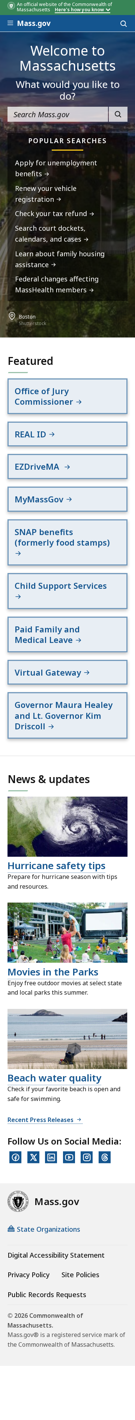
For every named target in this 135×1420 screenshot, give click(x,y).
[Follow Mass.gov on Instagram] (87, 1157)
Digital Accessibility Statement (56, 1255)
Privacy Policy (29, 1274)
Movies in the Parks (53, 971)
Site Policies (80, 1274)
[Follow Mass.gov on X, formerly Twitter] (33, 1157)
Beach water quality (54, 1077)
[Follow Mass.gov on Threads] (105, 1157)
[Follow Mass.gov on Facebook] (15, 1157)
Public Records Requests (47, 1294)
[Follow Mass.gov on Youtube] (69, 1157)
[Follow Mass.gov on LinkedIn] (51, 1157)
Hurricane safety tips (56, 865)
